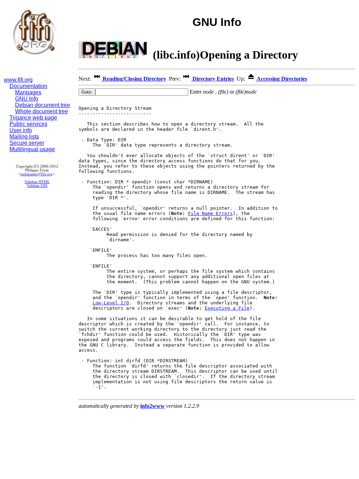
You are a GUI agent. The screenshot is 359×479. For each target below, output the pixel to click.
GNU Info (26, 99)
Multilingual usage (32, 149)
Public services (28, 124)
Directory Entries (212, 79)
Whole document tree (41, 111)
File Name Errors (210, 213)
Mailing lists (24, 137)
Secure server (26, 143)
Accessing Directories (281, 79)
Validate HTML (37, 182)
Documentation (28, 86)
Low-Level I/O (111, 302)
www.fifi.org (18, 80)
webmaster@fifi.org (36, 174)
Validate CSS (37, 186)
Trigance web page (33, 118)
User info (20, 130)
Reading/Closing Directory (133, 79)
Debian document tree (42, 105)
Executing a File (227, 308)
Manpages (28, 92)
